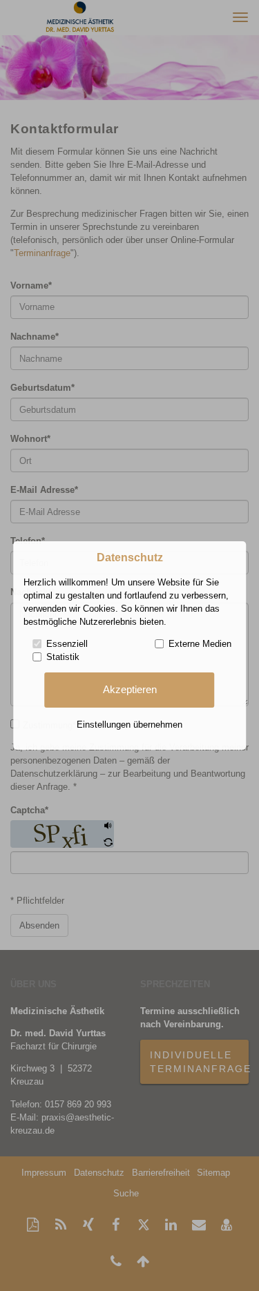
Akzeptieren (130, 689)
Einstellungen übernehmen (129, 724)
